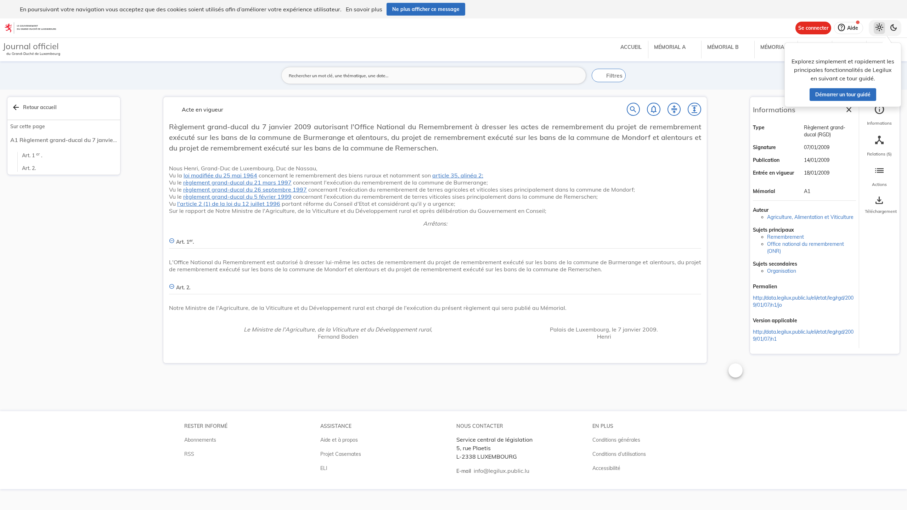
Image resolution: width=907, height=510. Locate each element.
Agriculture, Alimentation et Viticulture (810, 217)
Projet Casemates (340, 454)
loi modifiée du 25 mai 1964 (220, 175)
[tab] (879, 115)
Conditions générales (616, 440)
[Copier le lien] (787, 287)
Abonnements (200, 440)
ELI (323, 468)
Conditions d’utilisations (619, 454)
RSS (189, 454)
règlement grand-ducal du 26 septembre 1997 (245, 189)
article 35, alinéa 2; (457, 175)
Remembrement (785, 237)
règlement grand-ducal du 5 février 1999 (237, 196)
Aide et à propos (339, 440)
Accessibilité (606, 468)
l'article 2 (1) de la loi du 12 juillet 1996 (228, 203)
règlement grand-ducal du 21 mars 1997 (237, 182)
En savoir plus (364, 9)
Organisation (781, 271)
